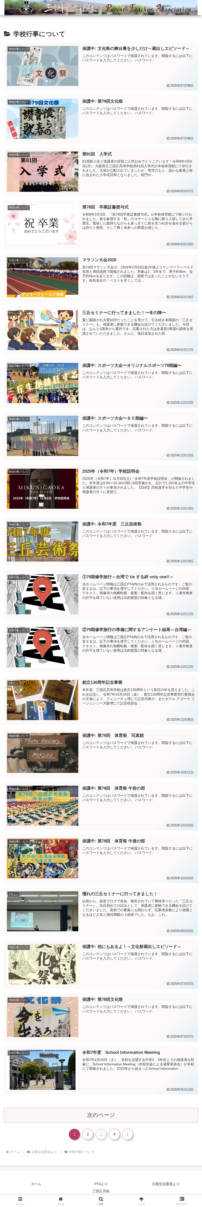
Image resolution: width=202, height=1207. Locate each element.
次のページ (101, 1115)
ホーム (36, 1184)
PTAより (101, 1184)
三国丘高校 (101, 1191)
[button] (187, 846)
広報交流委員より (166, 1184)
